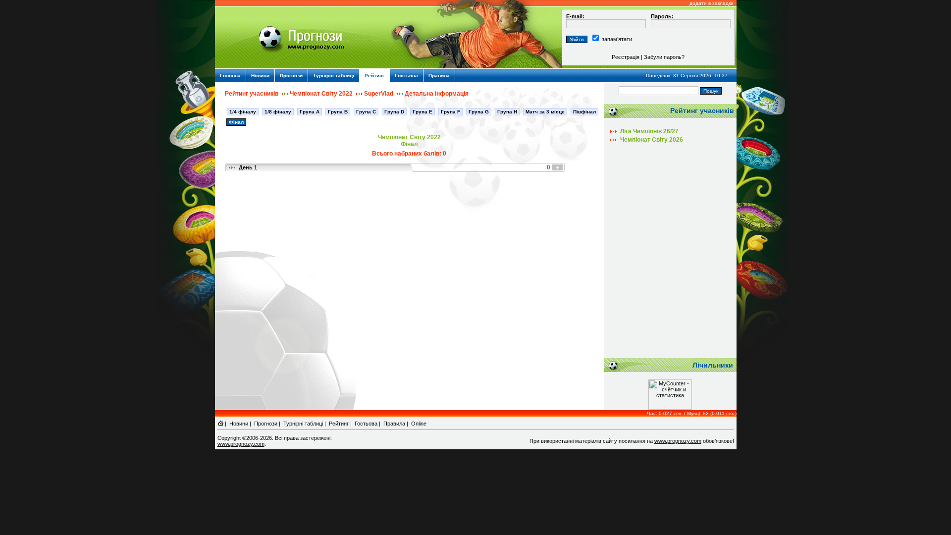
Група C (366, 111)
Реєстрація (625, 57)
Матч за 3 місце (545, 111)
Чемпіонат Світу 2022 (321, 93)
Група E (422, 111)
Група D (394, 111)
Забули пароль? (664, 57)
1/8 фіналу (277, 111)
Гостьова (406, 75)
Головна (230, 75)
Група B (338, 111)
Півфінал (584, 111)
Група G (479, 111)
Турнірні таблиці (333, 75)
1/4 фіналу (242, 111)
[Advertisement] (670, 254)
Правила (439, 75)
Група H (507, 111)
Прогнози (291, 75)
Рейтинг (374, 75)
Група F (450, 111)
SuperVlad (378, 93)
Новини (260, 75)
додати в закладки (711, 3)
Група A (309, 111)
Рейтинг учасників (251, 93)
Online (418, 424)
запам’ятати (617, 39)
